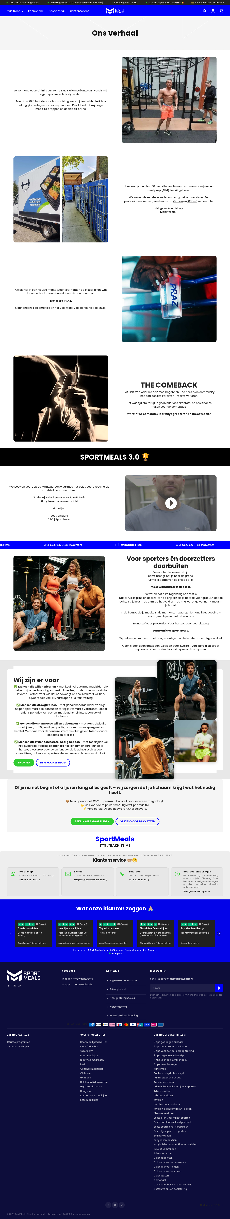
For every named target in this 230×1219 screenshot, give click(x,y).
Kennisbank (35, 11)
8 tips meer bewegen (166, 1064)
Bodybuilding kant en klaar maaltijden (175, 1144)
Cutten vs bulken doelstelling (170, 1189)
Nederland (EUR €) (210, 1205)
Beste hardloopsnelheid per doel (172, 1122)
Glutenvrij (85, 1073)
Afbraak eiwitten (163, 1095)
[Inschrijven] (219, 988)
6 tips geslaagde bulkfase (169, 1042)
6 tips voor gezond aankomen (171, 1046)
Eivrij (82, 1064)
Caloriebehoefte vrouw (167, 1171)
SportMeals (20, 1214)
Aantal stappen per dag (167, 1077)
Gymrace (85, 1077)
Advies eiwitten (162, 1091)
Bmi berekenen (162, 1135)
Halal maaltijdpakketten (94, 1082)
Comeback (160, 1180)
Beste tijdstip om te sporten (170, 1131)
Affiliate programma (18, 1042)
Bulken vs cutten (163, 1153)
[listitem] (33, 881)
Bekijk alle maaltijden (92, 821)
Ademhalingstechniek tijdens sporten (175, 1086)
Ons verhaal (56, 11)
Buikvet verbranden (165, 1149)
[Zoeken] (205, 11)
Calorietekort (161, 1175)
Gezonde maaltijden (92, 1069)
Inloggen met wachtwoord (77, 978)
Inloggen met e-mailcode (77, 984)
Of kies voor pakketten (137, 821)
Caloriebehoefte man (166, 1166)
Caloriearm (86, 1051)
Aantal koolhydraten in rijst (169, 1073)
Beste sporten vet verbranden (171, 1126)
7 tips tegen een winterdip (169, 1055)
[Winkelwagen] (221, 11)
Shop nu (24, 762)
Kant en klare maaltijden (94, 1095)
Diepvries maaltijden (92, 1060)
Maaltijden (14, 11)
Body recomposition (165, 1140)
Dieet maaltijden (89, 1055)
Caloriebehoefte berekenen (170, 1162)
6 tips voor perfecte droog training (174, 1051)
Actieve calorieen (164, 1082)
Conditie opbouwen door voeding (173, 1184)
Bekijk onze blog (53, 762)
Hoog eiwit (86, 1091)
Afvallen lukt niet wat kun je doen (173, 1109)
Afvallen (158, 1100)
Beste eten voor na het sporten (172, 1117)
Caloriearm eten (163, 1157)
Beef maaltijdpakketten (93, 1042)
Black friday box (89, 1046)
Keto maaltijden (89, 1100)
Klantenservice (79, 11)
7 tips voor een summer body (170, 1060)
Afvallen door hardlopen (167, 1104)
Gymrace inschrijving (18, 1046)
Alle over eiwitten (164, 1113)
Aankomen (160, 1069)
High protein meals (91, 1086)
